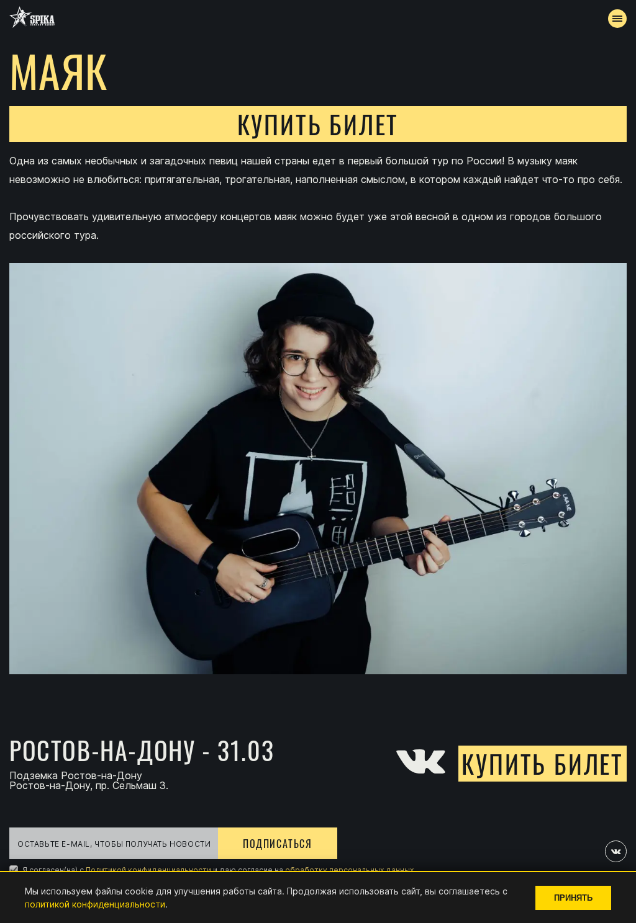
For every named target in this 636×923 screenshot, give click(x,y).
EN (341, 326)
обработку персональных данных (349, 870)
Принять (573, 898)
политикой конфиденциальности (95, 904)
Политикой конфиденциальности (148, 870)
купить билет (318, 124)
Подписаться (277, 843)
